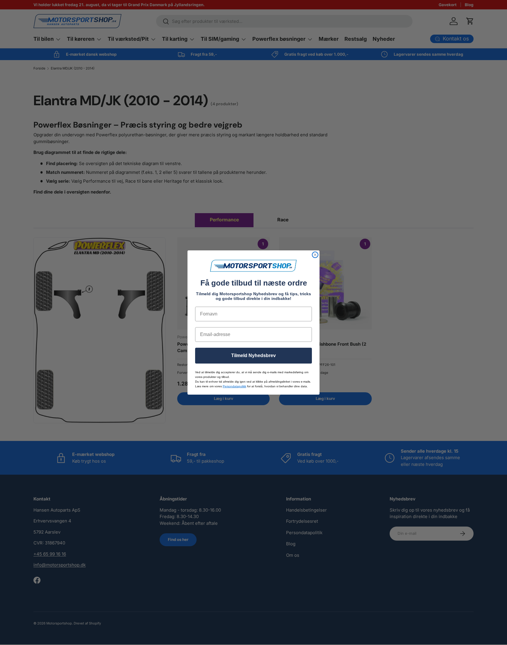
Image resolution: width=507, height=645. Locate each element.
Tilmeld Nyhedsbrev (253, 355)
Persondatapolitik (234, 386)
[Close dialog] (315, 255)
